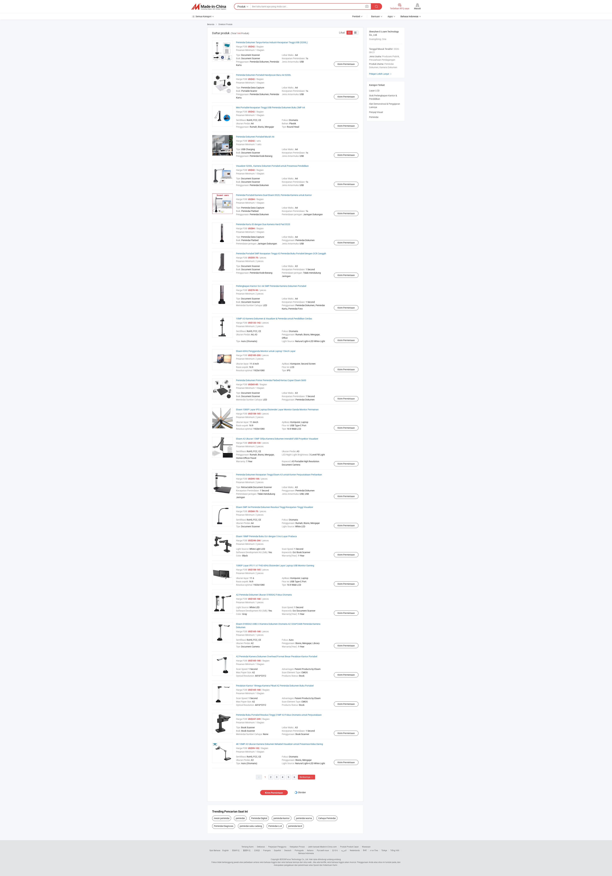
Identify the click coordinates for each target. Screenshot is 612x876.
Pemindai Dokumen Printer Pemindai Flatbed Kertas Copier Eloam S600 (271, 380)
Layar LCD (374, 90)
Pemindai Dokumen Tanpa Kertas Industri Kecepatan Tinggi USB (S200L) (272, 42)
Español (277, 850)
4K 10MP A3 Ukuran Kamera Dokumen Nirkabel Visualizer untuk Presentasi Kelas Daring (279, 744)
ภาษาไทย (374, 850)
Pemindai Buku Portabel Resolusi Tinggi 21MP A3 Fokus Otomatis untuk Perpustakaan (279, 714)
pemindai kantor (281, 818)
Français (267, 850)
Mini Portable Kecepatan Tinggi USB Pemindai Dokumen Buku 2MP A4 (270, 107)
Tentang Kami (247, 846)
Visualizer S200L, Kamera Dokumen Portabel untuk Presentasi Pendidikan (272, 165)
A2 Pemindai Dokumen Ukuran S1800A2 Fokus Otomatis (264, 594)
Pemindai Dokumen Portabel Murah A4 (255, 136)
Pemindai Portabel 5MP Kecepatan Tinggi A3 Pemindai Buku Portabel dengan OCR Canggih (281, 253)
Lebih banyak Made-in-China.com (322, 846)
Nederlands (355, 850)
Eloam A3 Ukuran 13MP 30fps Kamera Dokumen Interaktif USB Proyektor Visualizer (277, 438)
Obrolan (302, 792)
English (225, 850)
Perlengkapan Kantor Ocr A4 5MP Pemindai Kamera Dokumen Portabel (271, 285)
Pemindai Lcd (275, 826)
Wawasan (366, 846)
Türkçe (384, 850)
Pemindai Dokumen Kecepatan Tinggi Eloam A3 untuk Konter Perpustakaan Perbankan (279, 474)
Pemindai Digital (259, 818)
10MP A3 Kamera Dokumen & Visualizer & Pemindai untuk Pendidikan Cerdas (274, 318)
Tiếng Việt (394, 850)
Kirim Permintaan (346, 64)
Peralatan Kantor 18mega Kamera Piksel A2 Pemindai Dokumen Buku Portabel (274, 685)
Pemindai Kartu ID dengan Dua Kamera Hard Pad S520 (263, 224)
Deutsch (287, 850)
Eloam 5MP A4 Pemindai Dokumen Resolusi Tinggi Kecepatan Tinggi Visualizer (274, 507)
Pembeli (356, 16)
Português (299, 850)
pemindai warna (304, 818)
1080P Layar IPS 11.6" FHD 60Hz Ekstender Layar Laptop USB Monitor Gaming (275, 565)
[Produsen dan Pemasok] (208, 6)
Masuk (417, 8)
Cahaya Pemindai (327, 818)
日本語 (257, 850)
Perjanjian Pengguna (277, 846)
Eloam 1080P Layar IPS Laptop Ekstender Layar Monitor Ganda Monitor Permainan (277, 409)
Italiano (310, 850)
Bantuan (375, 16)
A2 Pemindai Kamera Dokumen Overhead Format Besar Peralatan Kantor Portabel (276, 656)
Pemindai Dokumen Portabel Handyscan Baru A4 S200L (263, 74)
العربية (343, 850)
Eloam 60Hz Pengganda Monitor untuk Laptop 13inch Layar (265, 351)
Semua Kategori (203, 16)
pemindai (240, 818)
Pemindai (373, 117)
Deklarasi (261, 846)
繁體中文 (247, 850)
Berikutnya (306, 777)
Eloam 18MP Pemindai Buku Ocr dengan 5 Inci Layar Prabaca (266, 536)
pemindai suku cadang (251, 826)
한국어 (335, 850)
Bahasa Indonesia (306, 853)
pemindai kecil (295, 826)
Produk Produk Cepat (349, 846)
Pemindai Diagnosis (223, 826)
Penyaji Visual (376, 112)
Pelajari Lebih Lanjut (380, 73)
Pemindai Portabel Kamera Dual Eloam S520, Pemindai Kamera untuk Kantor (274, 195)
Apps (390, 16)
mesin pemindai (221, 818)
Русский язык (323, 850)
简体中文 (236, 850)
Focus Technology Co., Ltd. (297, 859)
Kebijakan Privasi (297, 846)
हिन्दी (365, 850)
